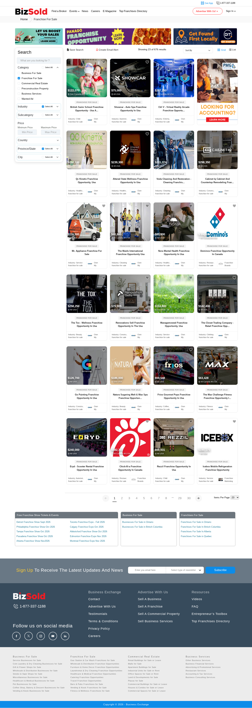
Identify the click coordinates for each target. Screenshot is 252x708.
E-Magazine (109, 11)
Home (24, 19)
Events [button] (73, 11)
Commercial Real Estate (35, 83)
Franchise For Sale (32, 78)
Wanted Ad (27, 98)
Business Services (31, 93)
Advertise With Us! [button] (206, 11)
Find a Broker (59, 11)
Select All (48, 67)
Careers (95, 11)
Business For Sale (31, 73)
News (85, 11)
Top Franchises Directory (133, 11)
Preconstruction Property (35, 88)
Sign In (230, 11)
